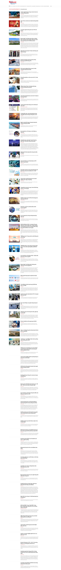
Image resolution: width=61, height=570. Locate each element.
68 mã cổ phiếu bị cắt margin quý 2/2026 (28, 321)
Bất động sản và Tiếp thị (23, 508)
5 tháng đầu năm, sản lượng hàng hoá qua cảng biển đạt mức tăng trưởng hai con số (29, 114)
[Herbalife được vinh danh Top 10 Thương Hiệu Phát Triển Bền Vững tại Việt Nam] (14, 143)
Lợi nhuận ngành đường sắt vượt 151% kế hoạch (29, 30)
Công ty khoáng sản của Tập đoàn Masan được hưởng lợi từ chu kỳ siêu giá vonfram (29, 402)
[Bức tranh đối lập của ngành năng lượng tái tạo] (14, 305)
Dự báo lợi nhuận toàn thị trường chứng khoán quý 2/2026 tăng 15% (28, 60)
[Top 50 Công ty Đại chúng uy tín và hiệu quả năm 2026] (14, 107)
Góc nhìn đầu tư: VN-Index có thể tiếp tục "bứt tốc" (29, 132)
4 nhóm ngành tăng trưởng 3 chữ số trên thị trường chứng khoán (29, 12)
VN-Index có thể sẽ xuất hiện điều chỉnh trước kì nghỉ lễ (28, 207)
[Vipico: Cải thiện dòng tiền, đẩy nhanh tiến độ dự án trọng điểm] (14, 333)
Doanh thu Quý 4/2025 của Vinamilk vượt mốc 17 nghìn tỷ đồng (29, 439)
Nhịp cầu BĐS (22, 386)
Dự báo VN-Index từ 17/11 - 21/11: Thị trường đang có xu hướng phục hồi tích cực (29, 543)
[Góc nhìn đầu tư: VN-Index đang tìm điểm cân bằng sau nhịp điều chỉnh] (14, 395)
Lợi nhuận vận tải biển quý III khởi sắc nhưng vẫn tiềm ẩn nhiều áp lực (29, 563)
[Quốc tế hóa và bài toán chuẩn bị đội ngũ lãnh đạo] (14, 23)
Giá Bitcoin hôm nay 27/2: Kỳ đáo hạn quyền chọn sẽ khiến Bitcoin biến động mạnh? (29, 413)
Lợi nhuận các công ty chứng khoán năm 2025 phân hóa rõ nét (28, 466)
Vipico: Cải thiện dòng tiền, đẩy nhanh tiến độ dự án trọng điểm (29, 331)
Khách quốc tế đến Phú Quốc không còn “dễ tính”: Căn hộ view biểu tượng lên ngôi (29, 384)
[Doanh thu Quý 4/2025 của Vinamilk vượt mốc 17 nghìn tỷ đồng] (14, 441)
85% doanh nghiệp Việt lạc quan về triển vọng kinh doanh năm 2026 (28, 69)
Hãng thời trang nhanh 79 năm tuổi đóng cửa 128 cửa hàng (29, 51)
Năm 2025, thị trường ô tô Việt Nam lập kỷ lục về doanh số (29, 497)
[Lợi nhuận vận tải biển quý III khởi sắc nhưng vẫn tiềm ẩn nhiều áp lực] (14, 565)
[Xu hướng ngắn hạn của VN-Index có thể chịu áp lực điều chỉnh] (14, 459)
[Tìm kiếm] (50, 6)
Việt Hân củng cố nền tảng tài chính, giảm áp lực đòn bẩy (29, 312)
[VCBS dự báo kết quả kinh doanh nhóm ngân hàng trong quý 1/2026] (14, 369)
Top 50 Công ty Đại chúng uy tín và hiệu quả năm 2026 (29, 105)
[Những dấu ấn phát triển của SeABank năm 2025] (14, 450)
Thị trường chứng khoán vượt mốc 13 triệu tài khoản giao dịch (29, 96)
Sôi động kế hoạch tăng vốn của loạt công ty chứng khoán (29, 376)
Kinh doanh (22, 124)
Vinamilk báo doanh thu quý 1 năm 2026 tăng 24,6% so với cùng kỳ (29, 188)
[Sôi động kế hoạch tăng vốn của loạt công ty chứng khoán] (14, 378)
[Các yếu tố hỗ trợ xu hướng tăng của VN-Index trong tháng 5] (14, 163)
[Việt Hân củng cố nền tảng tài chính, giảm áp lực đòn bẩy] (14, 314)
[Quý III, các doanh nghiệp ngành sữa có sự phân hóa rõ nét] (14, 536)
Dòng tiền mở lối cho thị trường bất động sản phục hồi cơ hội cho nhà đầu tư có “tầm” (29, 170)
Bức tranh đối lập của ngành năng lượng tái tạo (29, 303)
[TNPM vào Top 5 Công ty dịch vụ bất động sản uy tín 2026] (14, 239)
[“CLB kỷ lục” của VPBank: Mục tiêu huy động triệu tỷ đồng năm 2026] (14, 341)
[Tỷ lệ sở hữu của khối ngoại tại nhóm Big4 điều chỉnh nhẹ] (14, 527)
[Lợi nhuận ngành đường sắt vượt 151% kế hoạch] (14, 32)
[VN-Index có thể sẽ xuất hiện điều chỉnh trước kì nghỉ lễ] (14, 209)
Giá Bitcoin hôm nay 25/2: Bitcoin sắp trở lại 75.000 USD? (29, 421)
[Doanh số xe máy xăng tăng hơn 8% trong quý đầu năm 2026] (14, 296)
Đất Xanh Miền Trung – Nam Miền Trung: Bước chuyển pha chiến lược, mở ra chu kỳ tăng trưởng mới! (29, 506)
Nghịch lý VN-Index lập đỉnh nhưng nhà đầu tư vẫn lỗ (29, 153)
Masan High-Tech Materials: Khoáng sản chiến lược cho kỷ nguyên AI (28, 265)
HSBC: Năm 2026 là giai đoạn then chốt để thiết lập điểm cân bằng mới (29, 516)
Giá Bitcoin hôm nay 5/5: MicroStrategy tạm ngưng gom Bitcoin (29, 198)
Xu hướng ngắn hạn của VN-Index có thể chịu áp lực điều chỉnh (29, 458)
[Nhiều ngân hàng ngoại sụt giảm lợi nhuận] (14, 278)
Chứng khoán (22, 14)
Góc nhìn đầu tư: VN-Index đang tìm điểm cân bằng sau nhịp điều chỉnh (29, 393)
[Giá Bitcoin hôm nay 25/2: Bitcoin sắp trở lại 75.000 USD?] (14, 423)
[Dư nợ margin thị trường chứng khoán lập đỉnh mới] (14, 218)
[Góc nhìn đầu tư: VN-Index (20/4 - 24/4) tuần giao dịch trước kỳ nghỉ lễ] (14, 258)
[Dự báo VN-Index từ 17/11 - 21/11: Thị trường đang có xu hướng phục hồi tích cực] (14, 545)
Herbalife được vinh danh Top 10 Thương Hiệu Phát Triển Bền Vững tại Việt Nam (29, 141)
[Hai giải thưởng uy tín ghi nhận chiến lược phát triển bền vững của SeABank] (14, 486)
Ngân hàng (22, 79)
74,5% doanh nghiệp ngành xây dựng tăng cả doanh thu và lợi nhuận (29, 357)
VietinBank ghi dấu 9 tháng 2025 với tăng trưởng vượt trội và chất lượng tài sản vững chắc (29, 552)
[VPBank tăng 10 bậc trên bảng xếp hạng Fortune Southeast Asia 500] (14, 89)
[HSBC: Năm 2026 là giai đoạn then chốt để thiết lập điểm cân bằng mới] (14, 518)
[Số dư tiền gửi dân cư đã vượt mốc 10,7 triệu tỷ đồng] (14, 80)
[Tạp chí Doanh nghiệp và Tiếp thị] (13, 2)
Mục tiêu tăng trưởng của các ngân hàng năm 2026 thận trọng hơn (29, 475)
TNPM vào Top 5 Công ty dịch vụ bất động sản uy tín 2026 (29, 237)
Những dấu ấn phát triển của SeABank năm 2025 (29, 448)
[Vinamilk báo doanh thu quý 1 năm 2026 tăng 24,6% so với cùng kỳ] (14, 190)
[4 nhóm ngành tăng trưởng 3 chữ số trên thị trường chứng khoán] (14, 14)
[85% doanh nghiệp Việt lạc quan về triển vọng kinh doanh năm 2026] (14, 71)
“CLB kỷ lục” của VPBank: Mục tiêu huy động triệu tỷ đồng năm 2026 (29, 339)
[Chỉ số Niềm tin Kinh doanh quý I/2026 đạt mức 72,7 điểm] (14, 287)
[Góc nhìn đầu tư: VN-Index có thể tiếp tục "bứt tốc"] (14, 134)
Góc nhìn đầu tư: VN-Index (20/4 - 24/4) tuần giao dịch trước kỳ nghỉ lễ (29, 256)
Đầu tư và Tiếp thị (23, 133)
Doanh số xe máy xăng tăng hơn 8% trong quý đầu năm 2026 (29, 294)
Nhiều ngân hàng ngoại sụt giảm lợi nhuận (29, 275)
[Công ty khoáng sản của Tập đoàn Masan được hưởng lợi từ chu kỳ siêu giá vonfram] (14, 404)
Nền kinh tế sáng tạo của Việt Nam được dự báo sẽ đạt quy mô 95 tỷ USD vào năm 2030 (29, 430)
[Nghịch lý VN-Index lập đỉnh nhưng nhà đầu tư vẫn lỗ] (14, 154)
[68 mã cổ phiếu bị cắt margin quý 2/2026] (14, 324)
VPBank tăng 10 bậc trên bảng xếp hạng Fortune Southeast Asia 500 (28, 87)
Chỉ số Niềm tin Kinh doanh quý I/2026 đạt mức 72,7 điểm (29, 285)
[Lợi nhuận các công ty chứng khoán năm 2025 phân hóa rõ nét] (14, 468)
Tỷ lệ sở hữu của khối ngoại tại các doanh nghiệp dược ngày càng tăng (29, 179)
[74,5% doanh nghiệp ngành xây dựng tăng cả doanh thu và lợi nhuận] (14, 359)
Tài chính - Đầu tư (23, 414)
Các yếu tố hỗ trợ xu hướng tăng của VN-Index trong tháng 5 (29, 161)
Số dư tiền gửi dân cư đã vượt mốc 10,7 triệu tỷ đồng (29, 78)
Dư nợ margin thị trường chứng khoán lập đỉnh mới (29, 216)
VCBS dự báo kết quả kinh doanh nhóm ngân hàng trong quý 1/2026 (29, 367)
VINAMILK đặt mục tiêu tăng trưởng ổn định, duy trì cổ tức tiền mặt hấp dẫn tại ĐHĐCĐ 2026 (29, 246)
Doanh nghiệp (22, 142)
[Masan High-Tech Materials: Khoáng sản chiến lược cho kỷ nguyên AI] (14, 267)
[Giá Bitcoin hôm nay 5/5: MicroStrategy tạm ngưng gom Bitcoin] (14, 200)
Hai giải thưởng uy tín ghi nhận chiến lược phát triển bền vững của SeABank (29, 484)
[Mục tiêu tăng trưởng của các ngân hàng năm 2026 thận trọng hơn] (14, 477)
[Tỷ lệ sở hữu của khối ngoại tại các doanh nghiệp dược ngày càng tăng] (14, 181)
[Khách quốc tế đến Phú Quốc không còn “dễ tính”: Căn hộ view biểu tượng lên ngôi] (14, 386)
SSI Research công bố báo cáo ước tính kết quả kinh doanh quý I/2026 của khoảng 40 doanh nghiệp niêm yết (29, 349)
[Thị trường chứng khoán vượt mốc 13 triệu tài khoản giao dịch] (14, 98)
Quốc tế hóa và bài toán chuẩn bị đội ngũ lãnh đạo (29, 21)
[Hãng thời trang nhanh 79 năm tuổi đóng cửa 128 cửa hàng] (14, 53)
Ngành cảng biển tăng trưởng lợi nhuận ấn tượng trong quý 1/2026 (29, 123)
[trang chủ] (9, 6)
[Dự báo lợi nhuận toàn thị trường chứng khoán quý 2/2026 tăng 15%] (14, 62)
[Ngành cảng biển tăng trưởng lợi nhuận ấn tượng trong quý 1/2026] (14, 125)
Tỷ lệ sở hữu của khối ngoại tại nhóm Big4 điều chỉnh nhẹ (29, 525)
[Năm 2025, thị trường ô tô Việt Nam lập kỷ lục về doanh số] (14, 499)
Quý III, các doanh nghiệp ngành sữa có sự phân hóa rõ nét (29, 534)
